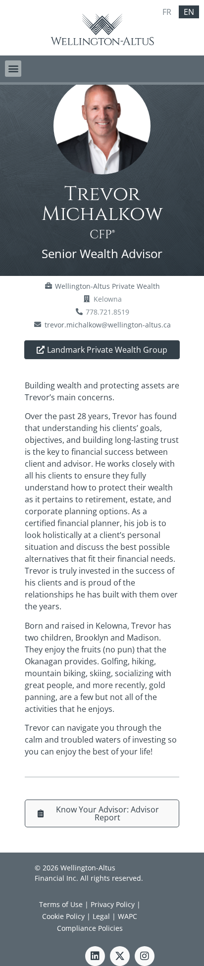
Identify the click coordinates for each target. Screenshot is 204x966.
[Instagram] (144, 956)
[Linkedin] (95, 956)
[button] (13, 68)
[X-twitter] (120, 956)
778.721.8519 (107, 312)
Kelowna (108, 299)
